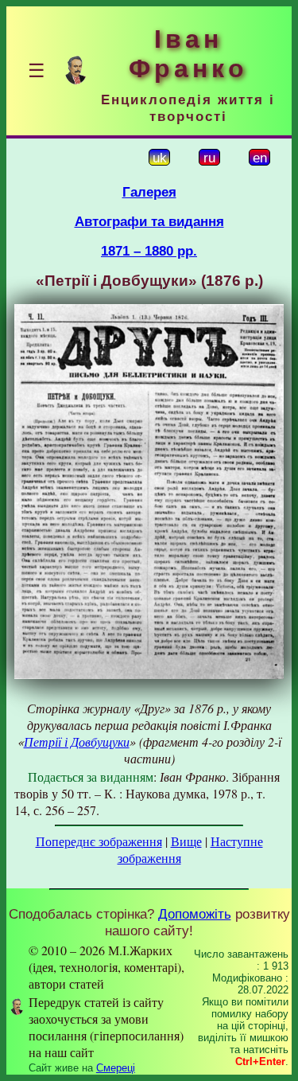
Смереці (115, 1068)
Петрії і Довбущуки (77, 741)
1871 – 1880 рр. (149, 251)
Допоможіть (194, 914)
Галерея (149, 192)
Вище (186, 841)
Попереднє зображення (99, 841)
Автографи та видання (149, 221)
